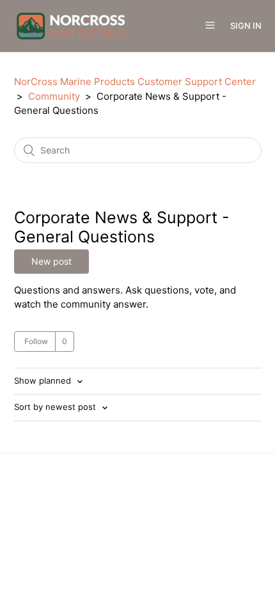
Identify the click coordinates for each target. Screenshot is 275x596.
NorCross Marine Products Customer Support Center (135, 81)
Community (54, 96)
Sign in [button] (246, 25)
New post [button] (51, 261)
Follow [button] (36, 341)
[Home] (71, 25)
